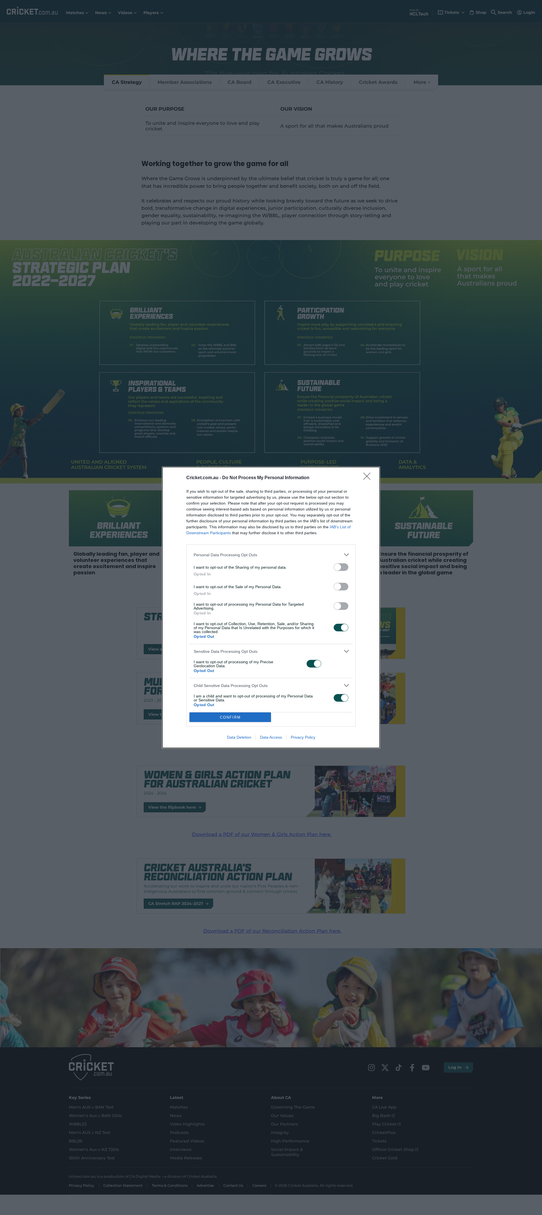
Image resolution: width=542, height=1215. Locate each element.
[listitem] (271, 555)
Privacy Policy (303, 737)
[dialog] (271, 607)
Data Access (271, 737)
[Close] (368, 478)
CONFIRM (230, 717)
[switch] (341, 567)
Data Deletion (239, 737)
